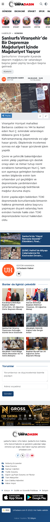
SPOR (41, 11)
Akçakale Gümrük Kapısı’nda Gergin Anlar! (34, 330)
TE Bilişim (31, 518)
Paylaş (8, 116)
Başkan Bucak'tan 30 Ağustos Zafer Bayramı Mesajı (36, 354)
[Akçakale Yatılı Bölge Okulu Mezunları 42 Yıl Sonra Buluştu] (13, 343)
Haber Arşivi (10, 483)
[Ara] (41, 4)
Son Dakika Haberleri (14, 481)
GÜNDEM (6, 11)
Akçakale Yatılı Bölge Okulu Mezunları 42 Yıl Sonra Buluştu (12, 354)
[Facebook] (18, 456)
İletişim (45, 491)
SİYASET (32, 11)
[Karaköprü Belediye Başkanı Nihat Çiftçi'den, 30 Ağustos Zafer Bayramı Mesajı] (13, 295)
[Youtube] (32, 456)
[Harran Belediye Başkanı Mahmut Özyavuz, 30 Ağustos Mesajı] (37, 295)
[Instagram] (27, 456)
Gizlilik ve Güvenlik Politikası (26, 491)
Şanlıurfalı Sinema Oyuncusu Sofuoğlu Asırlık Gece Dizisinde (12, 330)
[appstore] (13, 498)
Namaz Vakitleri (12, 469)
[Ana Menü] (3, 4)
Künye (7, 491)
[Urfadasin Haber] (8, 270)
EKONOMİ (19, 11)
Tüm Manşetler (11, 478)
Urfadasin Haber (25, 268)
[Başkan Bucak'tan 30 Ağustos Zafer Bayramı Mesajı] (37, 343)
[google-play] (36, 498)
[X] (23, 456)
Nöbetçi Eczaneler (13, 463)
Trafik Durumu (11, 472)
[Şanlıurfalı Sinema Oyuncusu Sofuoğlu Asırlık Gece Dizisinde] (13, 320)
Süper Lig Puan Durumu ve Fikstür (20, 475)
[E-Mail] (19, 274)
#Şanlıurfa (7, 71)
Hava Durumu (11, 466)
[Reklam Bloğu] (25, 415)
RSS (7, 510)
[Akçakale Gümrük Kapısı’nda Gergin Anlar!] (37, 320)
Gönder (8, 394)
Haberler (6, 33)
